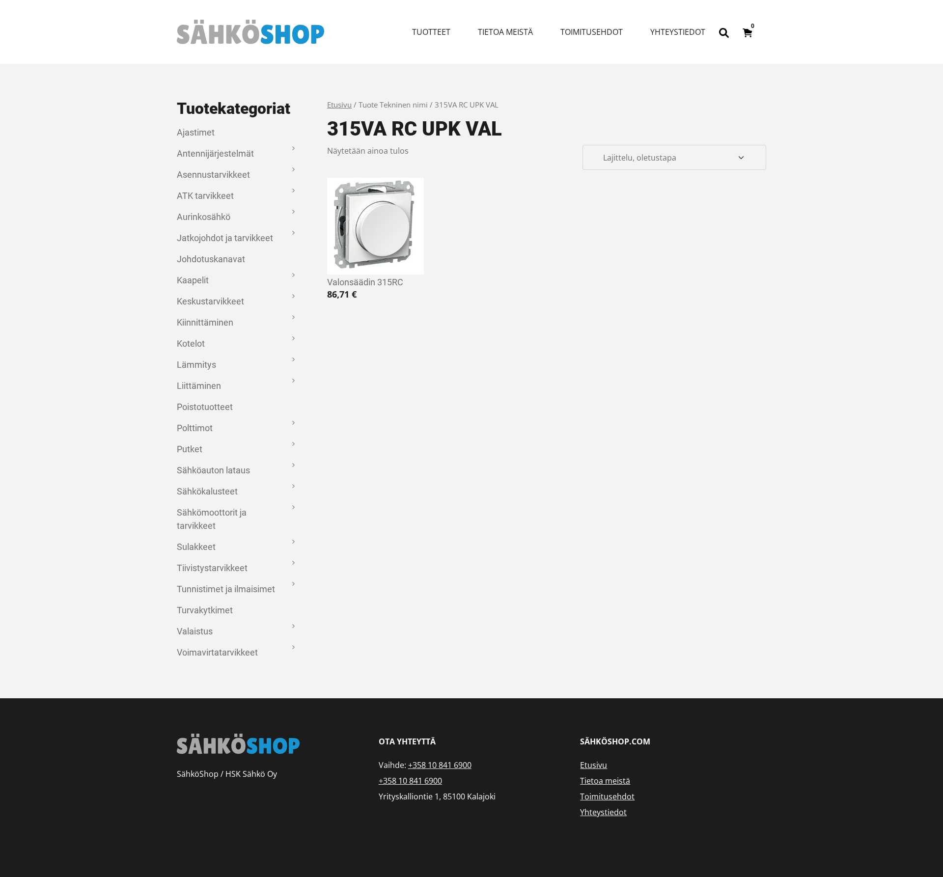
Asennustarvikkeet (213, 174)
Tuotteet (431, 32)
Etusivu (339, 105)
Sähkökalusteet (207, 491)
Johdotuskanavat (211, 259)
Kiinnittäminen (205, 322)
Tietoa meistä (505, 32)
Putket (189, 449)
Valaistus (195, 631)
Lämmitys (196, 364)
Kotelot (191, 343)
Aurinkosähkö (203, 217)
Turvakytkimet (205, 610)
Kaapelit (193, 280)
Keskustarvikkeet (210, 301)
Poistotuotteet (205, 407)
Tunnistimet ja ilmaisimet (226, 589)
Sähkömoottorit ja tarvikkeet (212, 519)
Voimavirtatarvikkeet (217, 652)
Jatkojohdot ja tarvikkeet (225, 238)
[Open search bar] (724, 31)
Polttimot (195, 428)
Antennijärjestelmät (215, 153)
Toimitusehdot (591, 32)
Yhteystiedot (677, 32)
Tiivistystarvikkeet (212, 568)
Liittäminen (199, 386)
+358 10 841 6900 (440, 765)
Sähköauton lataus (213, 470)
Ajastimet (196, 132)
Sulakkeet (196, 547)
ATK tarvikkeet (205, 196)
